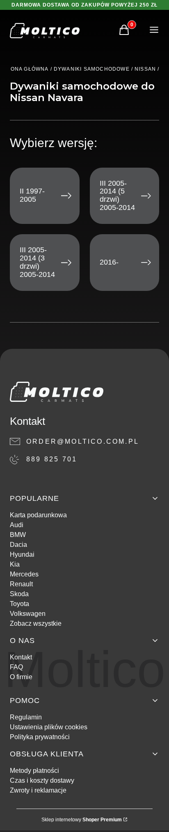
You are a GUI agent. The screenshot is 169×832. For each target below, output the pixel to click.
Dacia (18, 544)
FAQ (16, 667)
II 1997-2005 (32, 195)
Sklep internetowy (81, 820)
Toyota (19, 603)
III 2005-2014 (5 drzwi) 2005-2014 (117, 195)
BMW (18, 534)
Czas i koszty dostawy (42, 780)
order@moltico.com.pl (82, 441)
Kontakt (21, 657)
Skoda (19, 593)
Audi (16, 524)
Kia (15, 564)
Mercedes (24, 574)
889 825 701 (51, 459)
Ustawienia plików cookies (48, 727)
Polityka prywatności (40, 736)
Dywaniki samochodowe (92, 69)
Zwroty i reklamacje (38, 790)
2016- (109, 262)
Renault (21, 584)
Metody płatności (34, 770)
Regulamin (26, 717)
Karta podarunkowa (38, 515)
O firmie (21, 676)
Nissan (145, 69)
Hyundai (22, 554)
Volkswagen (28, 613)
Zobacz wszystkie (36, 623)
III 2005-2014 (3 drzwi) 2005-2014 (37, 262)
